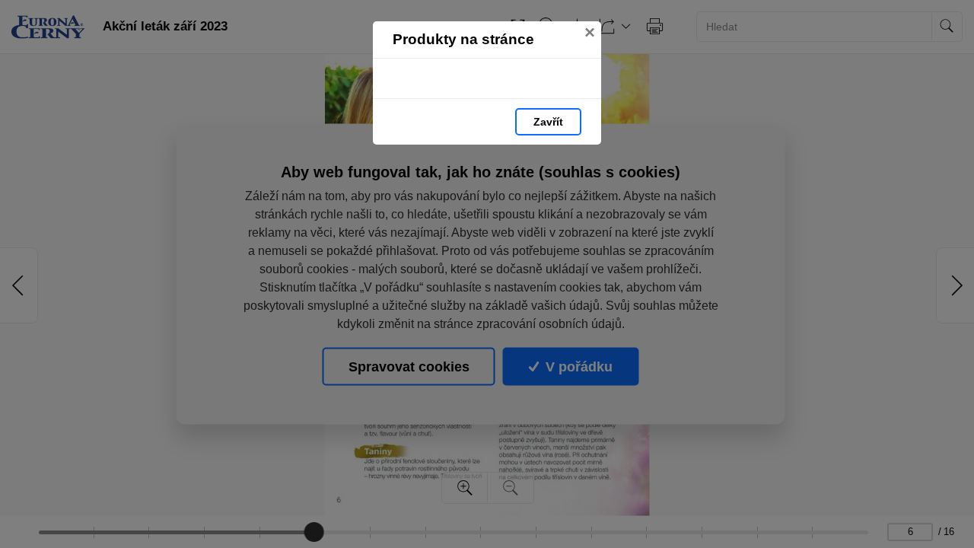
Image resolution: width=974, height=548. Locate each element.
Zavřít (548, 122)
